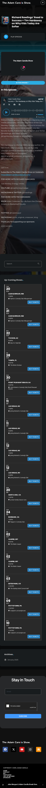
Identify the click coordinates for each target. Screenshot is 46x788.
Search (9, 263)
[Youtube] (21, 749)
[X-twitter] (13, 749)
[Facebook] (5, 749)
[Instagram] (30, 749)
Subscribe (23, 716)
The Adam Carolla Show (23, 61)
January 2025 (12, 660)
